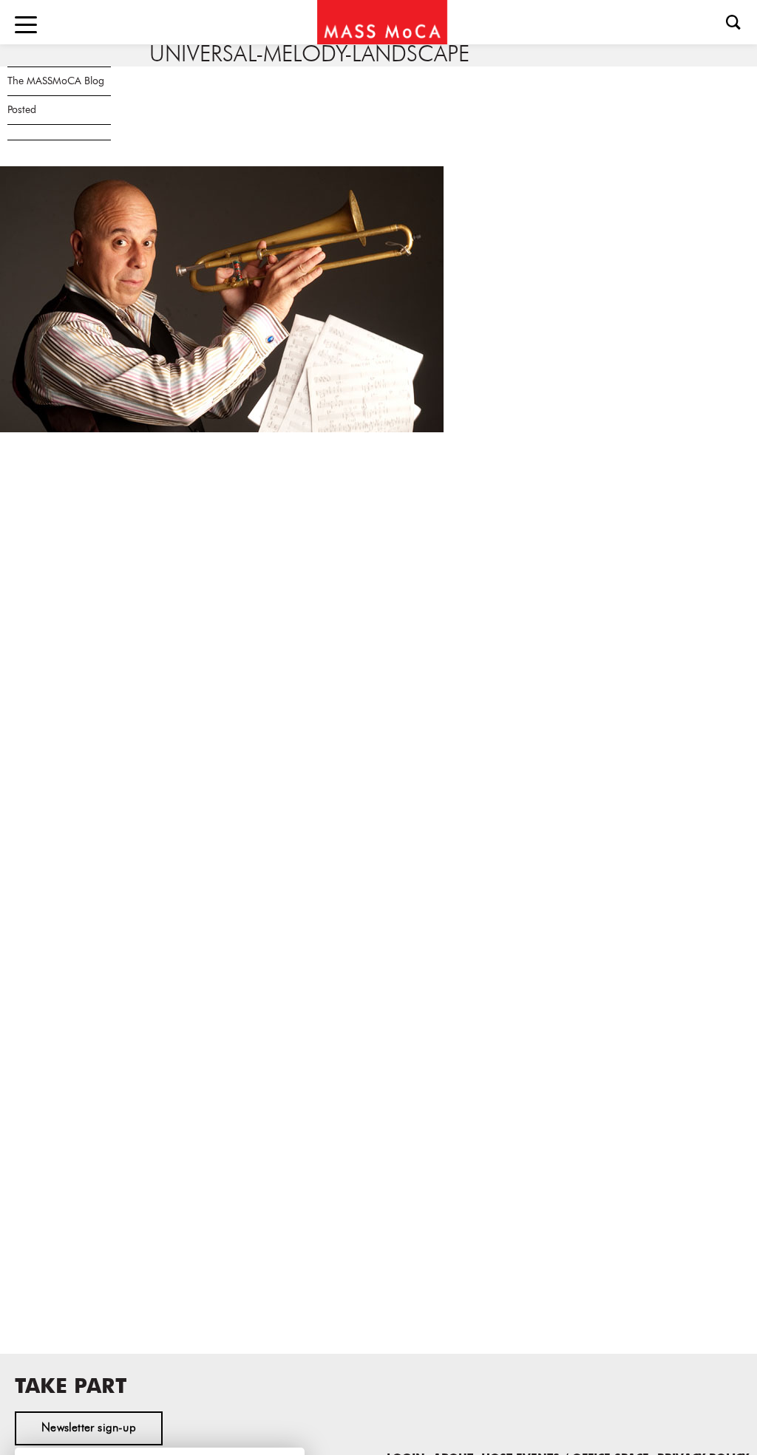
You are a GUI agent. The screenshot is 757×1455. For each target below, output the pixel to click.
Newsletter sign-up (88, 1428)
